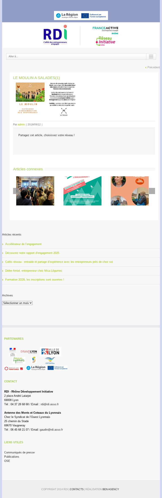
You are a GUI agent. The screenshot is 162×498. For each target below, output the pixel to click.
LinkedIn (83, 3)
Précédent (153, 67)
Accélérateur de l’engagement (23, 244)
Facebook (69, 4)
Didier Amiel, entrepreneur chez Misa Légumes (33, 270)
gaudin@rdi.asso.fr (51, 429)
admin (21, 124)
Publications (11, 456)
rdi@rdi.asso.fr (50, 404)
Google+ (92, 4)
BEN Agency (111, 489)
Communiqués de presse (19, 452)
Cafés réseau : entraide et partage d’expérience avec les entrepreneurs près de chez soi (59, 261)
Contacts (77, 489)
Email (60, 144)
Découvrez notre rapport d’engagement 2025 (32, 252)
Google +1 (49, 144)
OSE (7, 460)
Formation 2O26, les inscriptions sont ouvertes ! (34, 279)
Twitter (75, 3)
